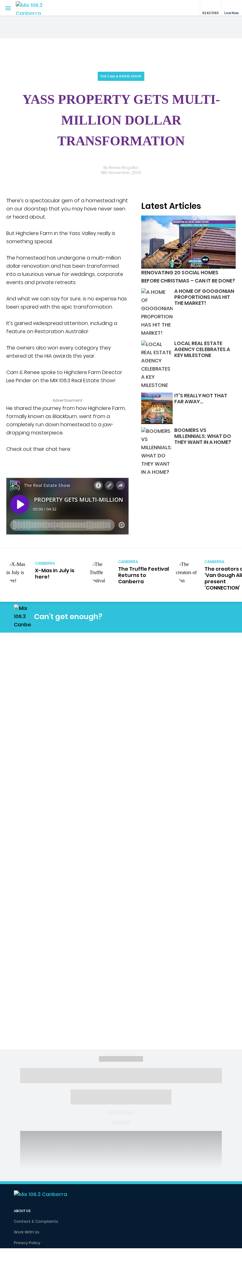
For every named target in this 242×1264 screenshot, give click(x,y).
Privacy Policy (27, 1242)
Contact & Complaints (36, 1221)
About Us (22, 1211)
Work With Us (26, 1232)
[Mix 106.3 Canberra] (35, 8)
